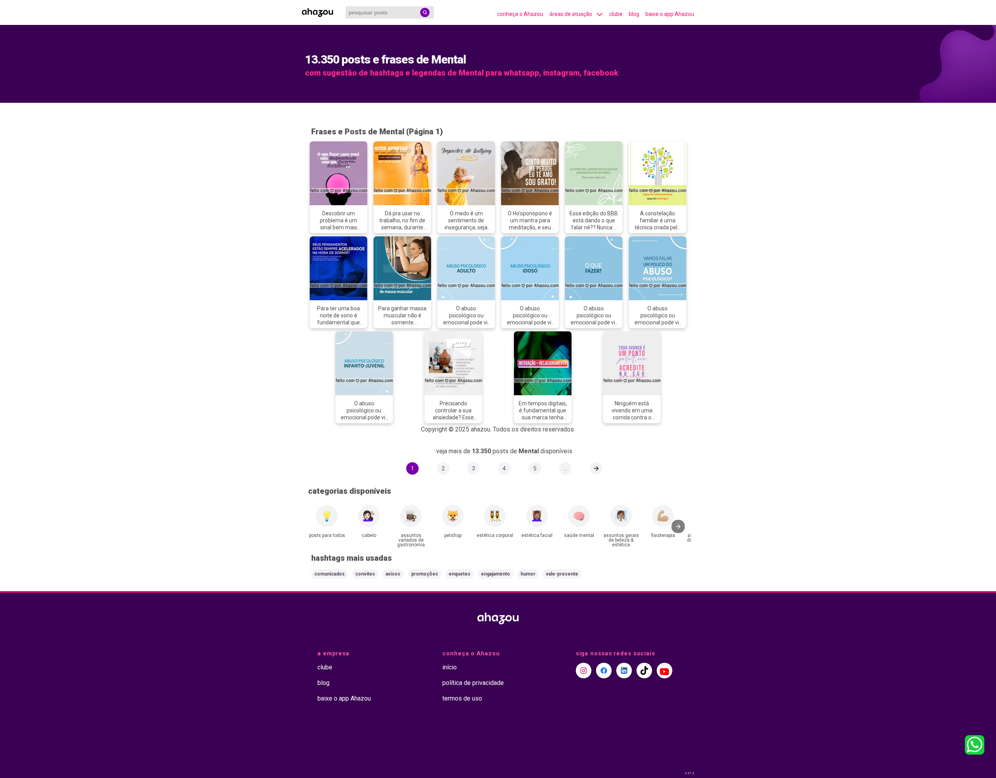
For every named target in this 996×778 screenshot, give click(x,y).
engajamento (495, 574)
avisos (393, 574)
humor (528, 574)
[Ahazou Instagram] (583, 670)
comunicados (329, 574)
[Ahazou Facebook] (604, 670)
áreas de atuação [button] (570, 14)
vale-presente (562, 574)
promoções (424, 574)
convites (365, 574)
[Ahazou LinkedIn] (624, 670)
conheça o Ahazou (520, 14)
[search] (425, 12)
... (565, 468)
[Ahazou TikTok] (644, 670)
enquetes (459, 574)
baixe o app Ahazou (669, 14)
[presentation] (678, 526)
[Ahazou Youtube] (664, 670)
